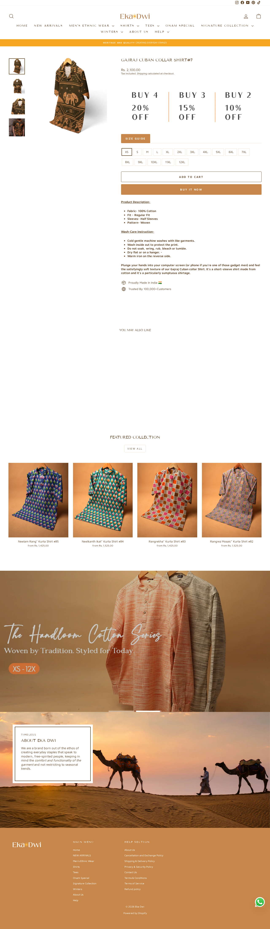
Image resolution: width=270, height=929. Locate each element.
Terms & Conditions (135, 877)
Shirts (128, 25)
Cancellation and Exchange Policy (143, 855)
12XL (182, 162)
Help (160, 32)
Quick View (38, 397)
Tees (150, 25)
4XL (205, 152)
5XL (218, 152)
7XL (244, 152)
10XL (154, 162)
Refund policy (132, 889)
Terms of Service (134, 883)
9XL (140, 162)
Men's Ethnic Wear (90, 25)
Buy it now (191, 189)
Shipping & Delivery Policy (139, 861)
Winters (110, 32)
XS (126, 152)
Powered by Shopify (135, 913)
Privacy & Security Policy (138, 866)
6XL (231, 152)
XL (167, 152)
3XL (192, 152)
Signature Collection (226, 25)
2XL (179, 152)
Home (22, 25)
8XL (127, 162)
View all (134, 448)
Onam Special (180, 25)
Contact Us (130, 872)
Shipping (142, 73)
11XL (168, 162)
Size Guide (136, 138)
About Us (138, 32)
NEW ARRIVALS (48, 25)
